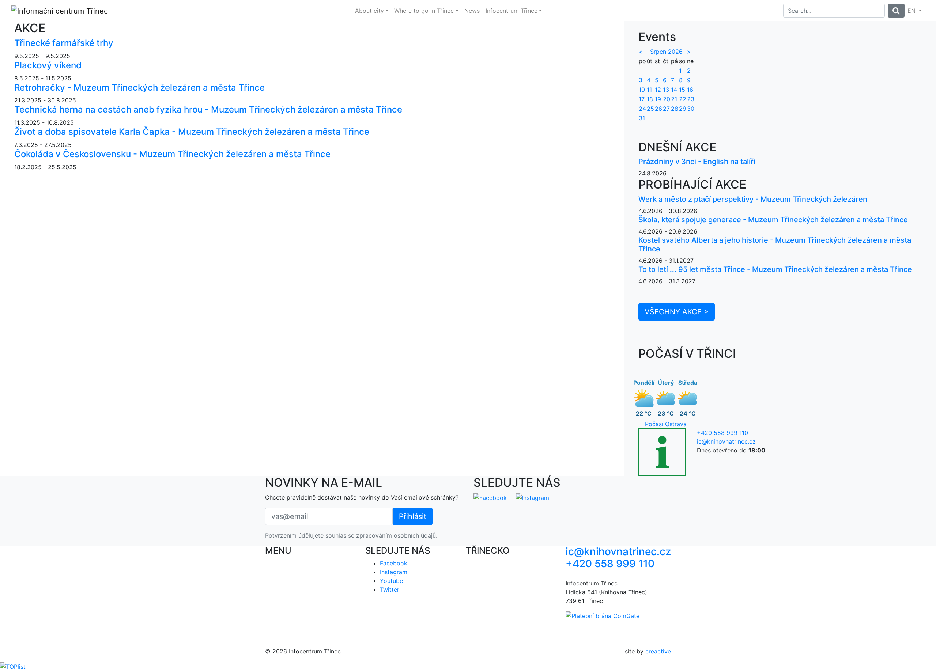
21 (674, 99)
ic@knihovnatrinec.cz (726, 441)
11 (649, 89)
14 (674, 89)
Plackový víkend (48, 65)
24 (642, 108)
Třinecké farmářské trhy (63, 43)
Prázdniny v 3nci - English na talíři (696, 161)
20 (666, 99)
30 (690, 108)
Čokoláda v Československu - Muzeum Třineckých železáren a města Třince (172, 154)
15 (682, 89)
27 (666, 108)
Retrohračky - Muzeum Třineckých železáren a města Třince (139, 87)
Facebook (393, 563)
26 (658, 108)
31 (642, 118)
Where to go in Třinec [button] (424, 10)
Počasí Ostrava (666, 424)
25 (650, 108)
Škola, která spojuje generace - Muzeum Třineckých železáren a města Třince (773, 219)
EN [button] (912, 10)
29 (682, 108)
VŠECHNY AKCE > (677, 311)
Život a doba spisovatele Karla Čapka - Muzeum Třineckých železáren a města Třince (191, 131)
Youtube (391, 580)
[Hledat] (896, 11)
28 (674, 108)
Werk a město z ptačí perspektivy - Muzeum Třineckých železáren (752, 199)
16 (690, 89)
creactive (658, 651)
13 (666, 89)
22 (682, 99)
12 (658, 89)
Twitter (389, 589)
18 (650, 99)
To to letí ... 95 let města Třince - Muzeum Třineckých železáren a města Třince (775, 269)
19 (658, 99)
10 (642, 89)
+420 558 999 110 (722, 432)
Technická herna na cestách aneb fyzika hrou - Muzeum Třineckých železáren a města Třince (208, 109)
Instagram (393, 572)
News (472, 10)
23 (690, 99)
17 (642, 99)
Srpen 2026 (666, 51)
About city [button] (369, 10)
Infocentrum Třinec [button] (511, 10)
